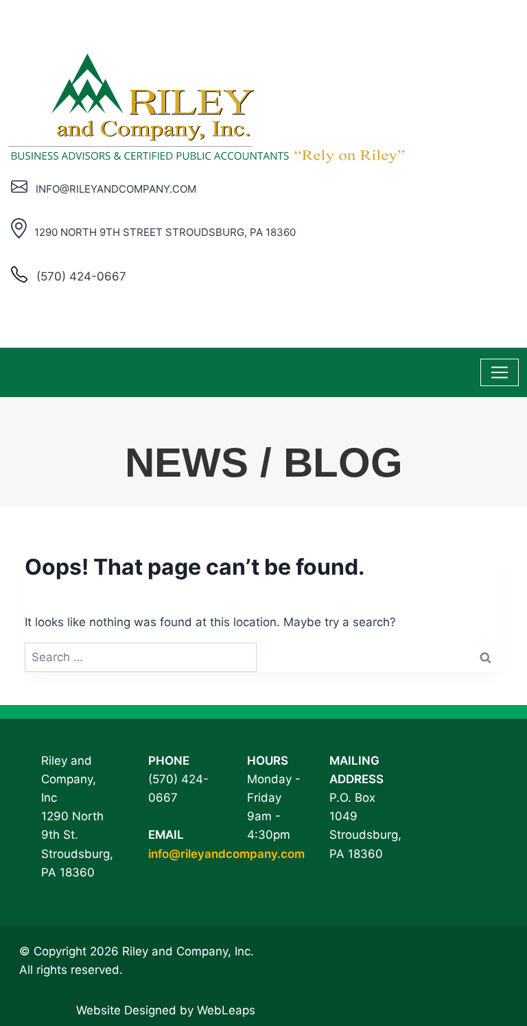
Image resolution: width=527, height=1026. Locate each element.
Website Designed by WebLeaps (165, 1010)
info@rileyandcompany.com (226, 854)
